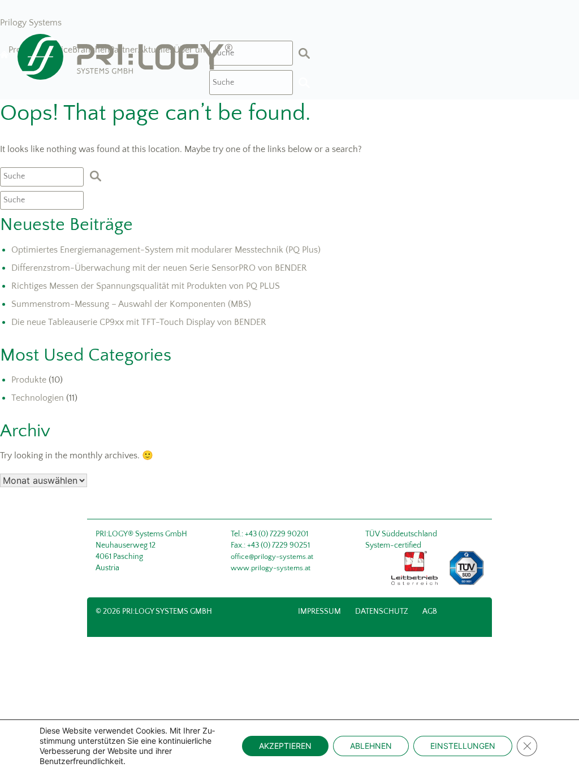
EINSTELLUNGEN (462, 746)
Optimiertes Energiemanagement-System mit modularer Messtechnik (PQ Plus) (166, 250)
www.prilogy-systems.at (270, 568)
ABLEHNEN (371, 746)
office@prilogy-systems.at (272, 557)
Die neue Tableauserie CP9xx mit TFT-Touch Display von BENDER (138, 322)
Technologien (37, 398)
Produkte (28, 380)
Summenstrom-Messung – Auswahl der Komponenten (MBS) (131, 304)
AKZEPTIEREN (285, 746)
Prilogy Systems (31, 23)
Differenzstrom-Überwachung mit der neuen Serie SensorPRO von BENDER (159, 268)
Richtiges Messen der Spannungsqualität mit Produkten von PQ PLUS (145, 286)
